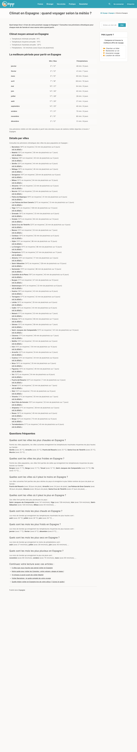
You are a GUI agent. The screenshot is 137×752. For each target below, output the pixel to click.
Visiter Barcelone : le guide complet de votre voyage (31, 578)
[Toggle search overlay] (109, 4)
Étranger (50, 4)
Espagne (111, 13)
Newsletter (83, 4)
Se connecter (119, 4)
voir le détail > (17, 149)
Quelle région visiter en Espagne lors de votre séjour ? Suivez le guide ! (38, 582)
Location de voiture (112, 55)
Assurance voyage (112, 53)
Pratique (72, 4)
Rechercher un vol (112, 51)
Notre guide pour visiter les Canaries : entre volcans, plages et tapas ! (38, 571)
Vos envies (61, 4)
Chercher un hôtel (112, 48)
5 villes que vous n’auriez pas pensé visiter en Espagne (32, 568)
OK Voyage (103, 13)
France (40, 4)
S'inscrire (130, 4)
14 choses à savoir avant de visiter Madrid (27, 575)
